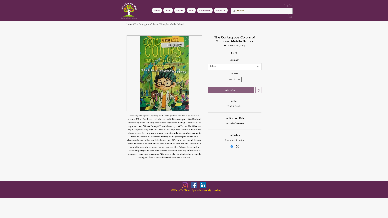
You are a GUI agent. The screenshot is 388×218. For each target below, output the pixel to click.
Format (234, 60)
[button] (290, 16)
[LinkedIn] (203, 185)
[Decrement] (230, 79)
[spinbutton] (234, 79)
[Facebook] (194, 185)
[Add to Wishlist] (258, 90)
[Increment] (239, 79)
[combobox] (234, 66)
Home (129, 24)
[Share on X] (237, 146)
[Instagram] (185, 185)
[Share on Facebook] (232, 146)
